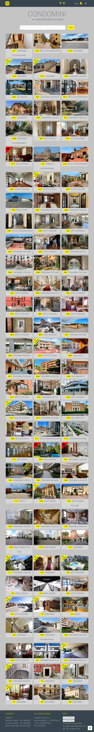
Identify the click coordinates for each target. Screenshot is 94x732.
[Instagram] (64, 3)
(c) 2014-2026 (69, 726)
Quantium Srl (80, 726)
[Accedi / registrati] (80, 3)
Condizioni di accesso (72, 723)
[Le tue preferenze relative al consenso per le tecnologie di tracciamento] (90, 728)
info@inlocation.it (41, 718)
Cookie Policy (69, 720)
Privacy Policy (69, 718)
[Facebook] (60, 3)
